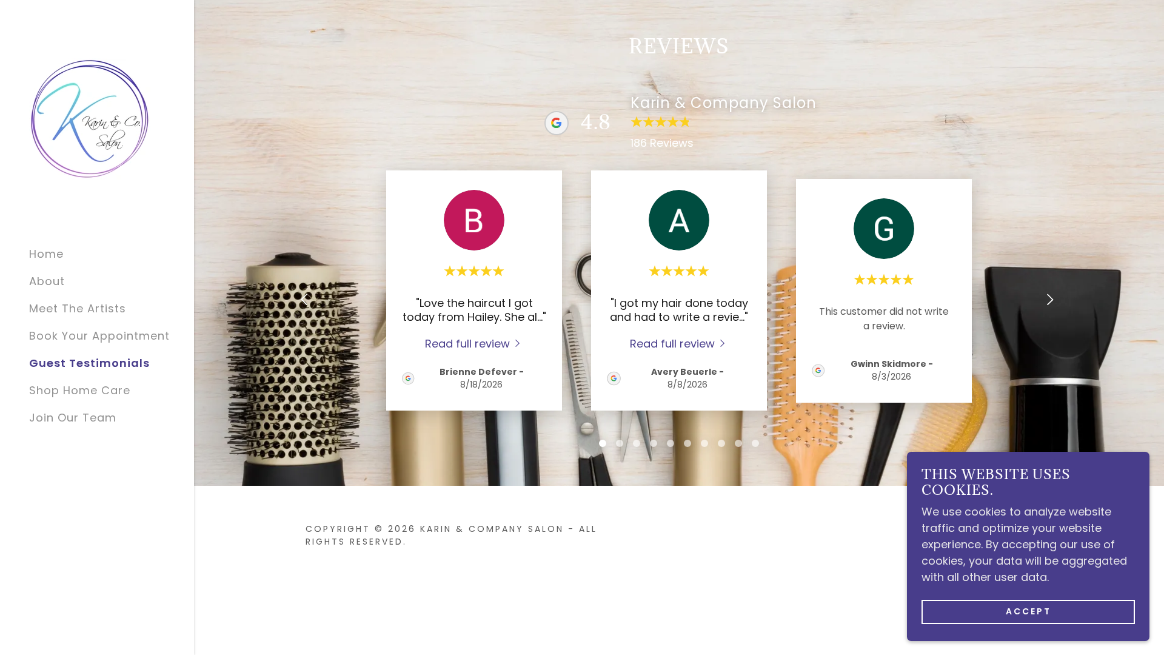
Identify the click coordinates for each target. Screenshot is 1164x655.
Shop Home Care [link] (79, 390)
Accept (1028, 611)
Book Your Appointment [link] (99, 335)
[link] (89, 118)
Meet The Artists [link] (77, 308)
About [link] (47, 281)
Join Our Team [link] (72, 417)
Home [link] (46, 253)
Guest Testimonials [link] (89, 363)
